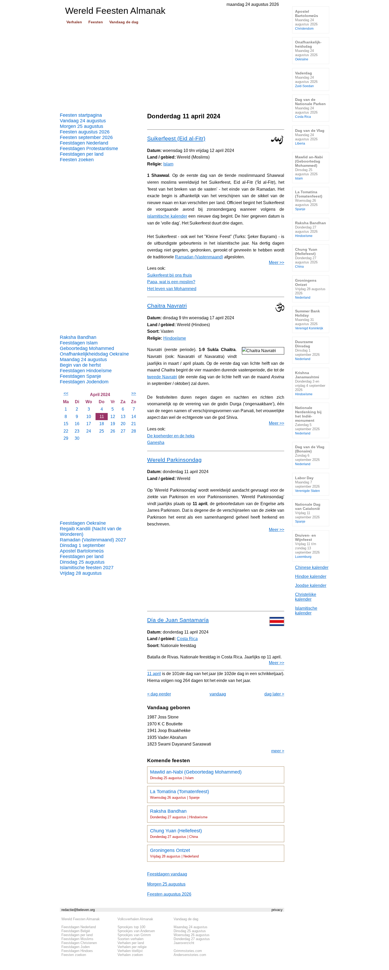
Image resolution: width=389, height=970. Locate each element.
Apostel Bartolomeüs (82, 551)
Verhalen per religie (132, 947)
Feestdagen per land (81, 154)
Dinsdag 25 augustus (82, 562)
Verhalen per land (130, 943)
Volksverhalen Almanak (135, 919)
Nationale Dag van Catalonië (307, 512)
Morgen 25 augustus (81, 126)
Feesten (95, 22)
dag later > (274, 694)
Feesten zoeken (77, 159)
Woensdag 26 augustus (192, 935)
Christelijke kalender (305, 596)
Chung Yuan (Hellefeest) (176, 833)
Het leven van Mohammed (171, 288)
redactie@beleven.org (78, 910)
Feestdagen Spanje (80, 376)
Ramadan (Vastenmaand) (199, 257)
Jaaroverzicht (184, 943)
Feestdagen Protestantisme (89, 148)
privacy (277, 910)
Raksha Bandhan (78, 337)
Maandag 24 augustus (83, 359)
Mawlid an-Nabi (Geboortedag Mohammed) (196, 774)
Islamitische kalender (306, 610)
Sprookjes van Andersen (136, 931)
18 (101, 423)
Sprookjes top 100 (131, 927)
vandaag (218, 694)
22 (66, 431)
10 (88, 416)
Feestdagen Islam (79, 342)
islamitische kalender (167, 216)
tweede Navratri (162, 377)
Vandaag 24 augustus (83, 120)
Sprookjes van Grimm (134, 935)
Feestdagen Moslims (77, 939)
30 (77, 438)
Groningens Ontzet (174, 853)
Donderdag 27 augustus (192, 939)
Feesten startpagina (81, 115)
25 (101, 431)
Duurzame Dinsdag (307, 350)
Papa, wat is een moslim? (171, 282)
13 (123, 416)
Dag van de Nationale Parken (310, 107)
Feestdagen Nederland (84, 143)
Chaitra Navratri (167, 306)
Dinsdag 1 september (82, 545)
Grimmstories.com (188, 951)
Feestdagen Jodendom (84, 381)
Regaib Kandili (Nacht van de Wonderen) (90, 531)
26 (112, 431)
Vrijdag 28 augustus (81, 573)
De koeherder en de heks (171, 436)
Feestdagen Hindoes (77, 951)
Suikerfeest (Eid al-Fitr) (176, 138)
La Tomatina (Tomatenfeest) (179, 794)
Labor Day (307, 484)
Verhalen (74, 22)
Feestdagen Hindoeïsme (86, 370)
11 (101, 416)
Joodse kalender (310, 585)
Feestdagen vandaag (167, 874)
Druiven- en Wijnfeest (307, 545)
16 (77, 423)
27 (123, 431)
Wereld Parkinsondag (174, 460)
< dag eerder (159, 694)
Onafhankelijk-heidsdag (308, 50)
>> (133, 393)
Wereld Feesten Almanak (80, 919)
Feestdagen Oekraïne (83, 523)
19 (112, 423)
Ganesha (155, 442)
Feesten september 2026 (86, 137)
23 (77, 431)
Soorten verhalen (130, 939)
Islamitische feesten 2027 (87, 567)
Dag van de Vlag (309, 136)
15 (66, 423)
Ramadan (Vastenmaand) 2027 (93, 539)
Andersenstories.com (190, 955)
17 (88, 423)
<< (66, 393)
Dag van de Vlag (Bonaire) (309, 455)
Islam (168, 164)
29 (66, 438)
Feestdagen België (75, 931)
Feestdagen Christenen (79, 943)
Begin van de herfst (80, 365)
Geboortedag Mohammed (87, 348)
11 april (154, 673)
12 (112, 416)
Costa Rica (187, 638)
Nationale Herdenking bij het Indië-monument (308, 420)
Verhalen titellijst (130, 951)
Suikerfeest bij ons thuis (169, 275)
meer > (277, 751)
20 (123, 423)
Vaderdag (306, 79)
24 (88, 431)
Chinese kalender (311, 567)
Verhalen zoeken (130, 955)
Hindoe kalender (310, 576)
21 (133, 423)
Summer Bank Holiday (309, 319)
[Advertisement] (172, 66)
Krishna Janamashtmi (310, 383)
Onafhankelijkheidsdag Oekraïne (94, 354)
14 (133, 416)
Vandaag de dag (123, 22)
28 (133, 431)
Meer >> (276, 262)
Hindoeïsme (174, 338)
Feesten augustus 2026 (85, 131)
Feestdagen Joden (75, 947)
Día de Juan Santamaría (178, 620)
